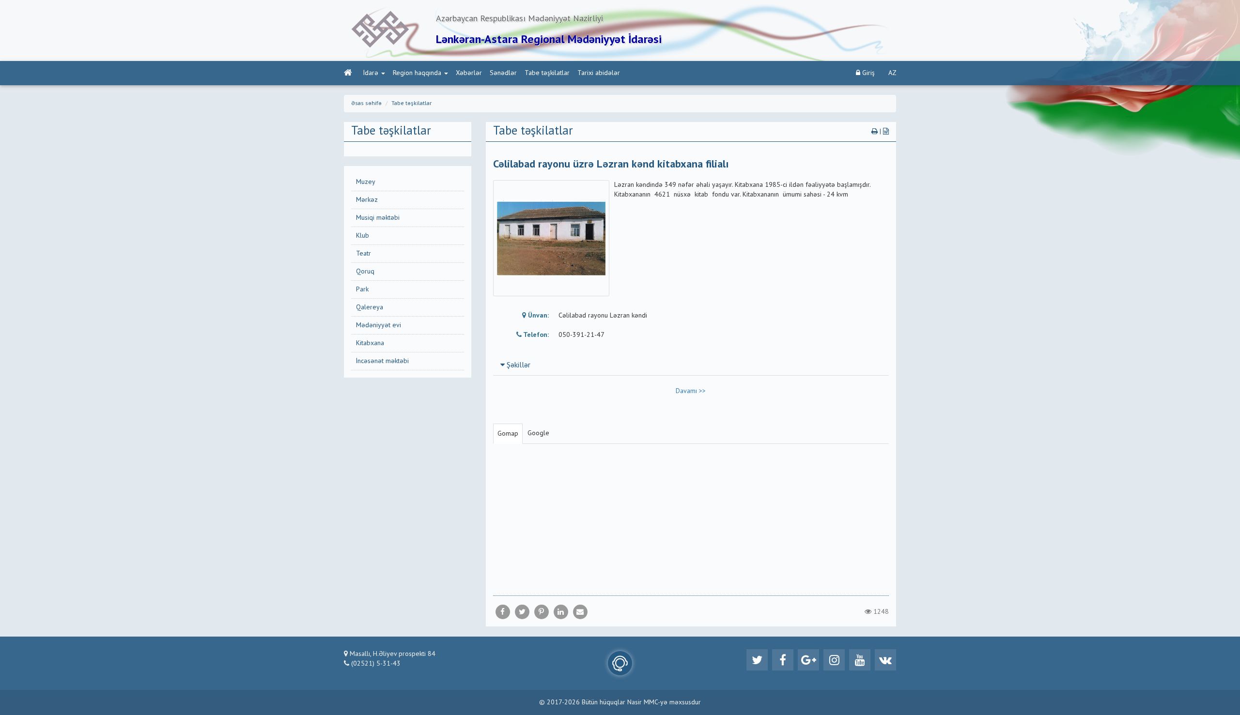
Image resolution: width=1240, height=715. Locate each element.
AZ (892, 73)
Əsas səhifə (366, 103)
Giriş (867, 73)
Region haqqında (417, 73)
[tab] (691, 365)
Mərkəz (367, 200)
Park (362, 289)
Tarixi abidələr (598, 73)
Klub (362, 235)
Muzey (365, 182)
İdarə (370, 73)
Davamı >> (691, 391)
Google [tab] (538, 433)
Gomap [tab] (507, 433)
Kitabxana (370, 343)
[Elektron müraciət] (620, 663)
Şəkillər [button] (517, 365)
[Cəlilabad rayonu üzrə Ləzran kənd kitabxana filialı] (580, 612)
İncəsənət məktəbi (382, 361)
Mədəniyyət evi (378, 325)
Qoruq (365, 271)
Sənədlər (503, 73)
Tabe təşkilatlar (547, 73)
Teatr (363, 253)
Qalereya (369, 307)
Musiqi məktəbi (378, 217)
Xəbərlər (469, 73)
